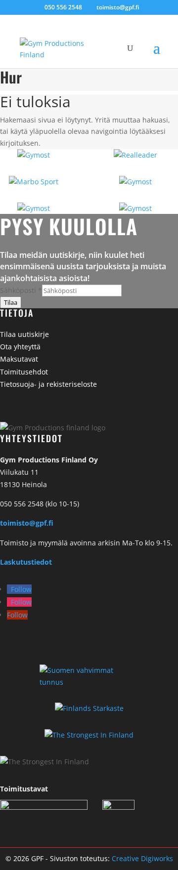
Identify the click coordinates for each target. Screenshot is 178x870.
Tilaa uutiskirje (24, 334)
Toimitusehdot (24, 371)
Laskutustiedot (26, 562)
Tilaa (10, 302)
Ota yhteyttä (20, 346)
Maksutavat (19, 359)
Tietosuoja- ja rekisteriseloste (48, 384)
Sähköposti (21, 290)
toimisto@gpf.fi (26, 523)
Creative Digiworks (142, 858)
